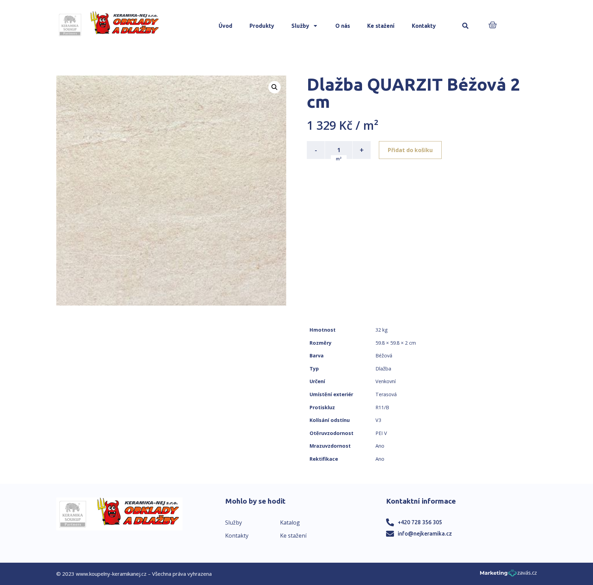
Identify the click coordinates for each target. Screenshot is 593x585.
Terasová (386, 394)
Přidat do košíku (410, 150)
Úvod (225, 26)
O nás (342, 26)
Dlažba (383, 368)
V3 (378, 420)
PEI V (381, 433)
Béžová (383, 355)
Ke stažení (381, 26)
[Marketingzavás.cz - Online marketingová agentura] (508, 575)
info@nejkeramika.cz (425, 533)
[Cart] (492, 26)
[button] (465, 26)
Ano (379, 446)
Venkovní (385, 381)
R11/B (382, 407)
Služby (300, 26)
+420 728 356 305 (420, 522)
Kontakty (424, 26)
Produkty (261, 26)
